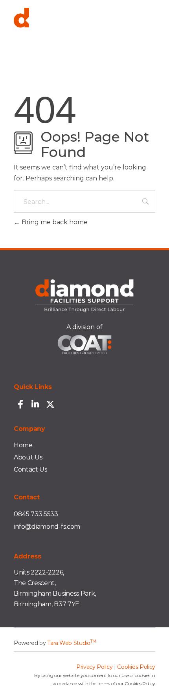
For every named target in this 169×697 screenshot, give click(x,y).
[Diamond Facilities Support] (84, 26)
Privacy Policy (94, 666)
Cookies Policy (136, 666)
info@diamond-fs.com (47, 526)
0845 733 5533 (36, 514)
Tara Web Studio (71, 643)
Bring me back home (54, 222)
